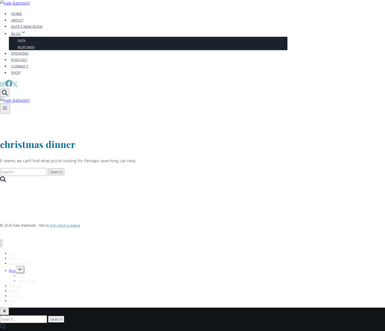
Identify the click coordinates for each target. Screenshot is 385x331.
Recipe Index (26, 47)
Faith (21, 40)
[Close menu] (1, 243)
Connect (20, 66)
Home (16, 13)
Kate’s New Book (27, 26)
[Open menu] (5, 108)
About (17, 20)
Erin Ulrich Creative (65, 225)
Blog (12, 271)
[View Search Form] (4, 93)
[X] (15, 85)
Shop (16, 72)
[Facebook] (8, 85)
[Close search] (4, 311)
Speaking (20, 53)
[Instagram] (2, 85)
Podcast (19, 59)
